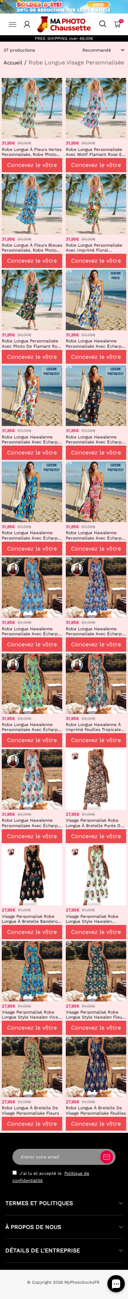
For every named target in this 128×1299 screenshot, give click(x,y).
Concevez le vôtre (32, 165)
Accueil (13, 62)
